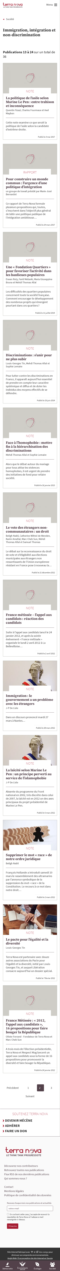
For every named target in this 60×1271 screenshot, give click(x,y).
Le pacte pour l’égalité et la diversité (27, 941)
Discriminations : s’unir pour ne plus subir (29, 357)
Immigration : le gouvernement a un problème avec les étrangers (29, 700)
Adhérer (12, 1125)
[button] (55, 5)
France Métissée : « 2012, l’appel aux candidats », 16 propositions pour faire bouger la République (27, 1026)
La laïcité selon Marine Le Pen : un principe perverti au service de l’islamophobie (28, 774)
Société (10, 19)
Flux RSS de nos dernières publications (26, 1174)
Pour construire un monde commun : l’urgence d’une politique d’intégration (27, 183)
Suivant (30, 1096)
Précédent (13, 1088)
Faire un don (16, 1131)
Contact (8, 1187)
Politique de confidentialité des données (27, 1195)
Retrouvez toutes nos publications (24, 1170)
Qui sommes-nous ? (15, 1178)
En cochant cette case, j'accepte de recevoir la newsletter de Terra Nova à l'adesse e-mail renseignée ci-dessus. (28, 1217)
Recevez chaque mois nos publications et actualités (29, 1203)
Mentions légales (14, 1191)
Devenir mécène (18, 1120)
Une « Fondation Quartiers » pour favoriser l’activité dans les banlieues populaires (28, 271)
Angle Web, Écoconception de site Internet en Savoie (30, 1258)
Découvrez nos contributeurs (21, 1166)
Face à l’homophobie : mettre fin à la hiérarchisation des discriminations (29, 447)
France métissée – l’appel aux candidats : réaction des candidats (29, 619)
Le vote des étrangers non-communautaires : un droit (27, 529)
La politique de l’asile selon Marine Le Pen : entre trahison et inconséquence (30, 102)
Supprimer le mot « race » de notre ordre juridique (29, 857)
